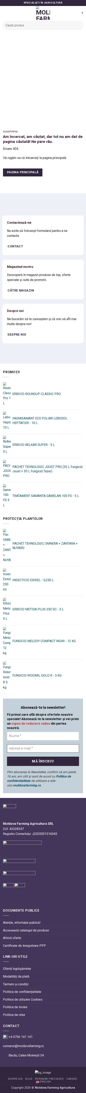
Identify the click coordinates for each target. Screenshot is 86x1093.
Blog (28, 1079)
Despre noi (15, 1079)
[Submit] (78, 25)
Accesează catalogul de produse (26, 930)
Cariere (71, 1079)
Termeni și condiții (15, 984)
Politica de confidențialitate (22, 992)
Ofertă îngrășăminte (17, 969)
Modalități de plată (16, 976)
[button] (5, 13)
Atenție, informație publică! (22, 923)
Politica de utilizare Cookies (22, 999)
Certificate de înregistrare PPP (24, 946)
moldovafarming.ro (27, 785)
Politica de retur (14, 1015)
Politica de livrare (15, 1007)
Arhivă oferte (12, 938)
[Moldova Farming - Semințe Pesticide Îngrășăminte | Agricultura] (43, 13)
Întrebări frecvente (49, 1079)
